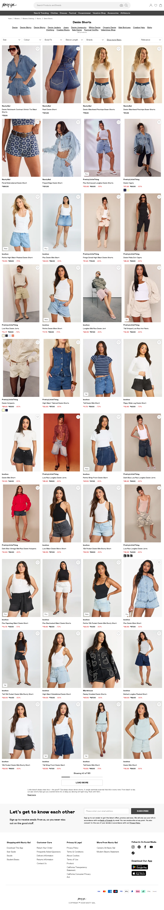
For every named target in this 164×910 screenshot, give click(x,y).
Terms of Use (72, 859)
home (10, 18)
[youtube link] (151, 846)
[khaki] (125, 555)
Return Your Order (44, 848)
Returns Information (45, 859)
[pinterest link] (139, 846)
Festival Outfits (91, 30)
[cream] (3, 410)
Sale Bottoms (124, 27)
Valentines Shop (108, 30)
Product (70, 863)
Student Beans (13, 859)
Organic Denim (109, 27)
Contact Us (42, 863)
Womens (17, 18)
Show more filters (114, 40)
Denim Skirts (25, 27)
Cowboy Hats (139, 27)
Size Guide (11, 852)
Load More (82, 783)
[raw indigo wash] (6, 410)
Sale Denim (77, 30)
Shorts (39, 18)
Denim (15, 27)
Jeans (66, 27)
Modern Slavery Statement (108, 852)
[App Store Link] (140, 870)
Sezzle (9, 856)
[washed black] (6, 335)
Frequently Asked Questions (49, 852)
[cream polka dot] (128, 190)
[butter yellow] (3, 335)
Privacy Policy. (135, 823)
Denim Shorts (48, 18)
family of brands (106, 820)
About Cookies (73, 856)
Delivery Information (45, 856)
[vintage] (13, 335)
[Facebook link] (145, 846)
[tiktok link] (133, 853)
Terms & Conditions (75, 852)
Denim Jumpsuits (78, 27)
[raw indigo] (125, 190)
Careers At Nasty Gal (106, 848)
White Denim (94, 27)
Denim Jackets (54, 27)
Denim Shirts (39, 27)
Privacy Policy (72, 848)
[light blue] (9, 335)
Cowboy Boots (63, 30)
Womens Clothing (28, 18)
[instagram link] (133, 846)
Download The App (15, 848)
